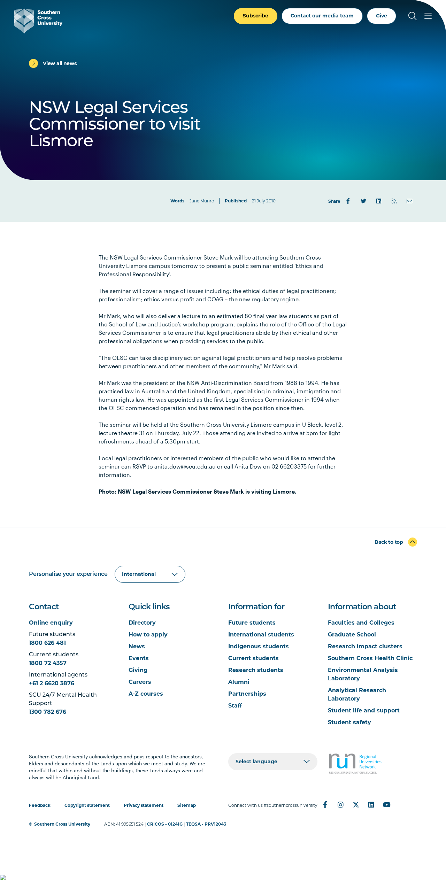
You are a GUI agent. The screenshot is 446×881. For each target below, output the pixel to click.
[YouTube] (386, 804)
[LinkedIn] (378, 201)
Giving (138, 670)
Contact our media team (322, 16)
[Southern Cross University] (38, 21)
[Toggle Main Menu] (428, 16)
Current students (253, 658)
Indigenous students (258, 646)
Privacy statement (143, 805)
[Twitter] (363, 201)
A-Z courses (146, 693)
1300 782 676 (47, 712)
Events (139, 658)
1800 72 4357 (48, 663)
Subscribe (255, 16)
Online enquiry (51, 622)
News (137, 646)
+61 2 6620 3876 (51, 683)
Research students (255, 670)
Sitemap (186, 805)
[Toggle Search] (412, 16)
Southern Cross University (62, 824)
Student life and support (364, 710)
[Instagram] (340, 804)
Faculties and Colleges (361, 622)
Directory (142, 622)
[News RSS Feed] (394, 201)
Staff (235, 705)
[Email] (409, 201)
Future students (252, 622)
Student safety (349, 722)
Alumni (238, 682)
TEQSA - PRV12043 (206, 824)
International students (261, 634)
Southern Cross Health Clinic (370, 658)
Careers (140, 682)
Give (381, 16)
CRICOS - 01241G (165, 824)
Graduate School (352, 634)
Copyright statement (87, 805)
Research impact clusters (365, 646)
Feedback (40, 805)
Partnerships (247, 693)
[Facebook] (348, 201)
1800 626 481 (47, 643)
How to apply (148, 634)
